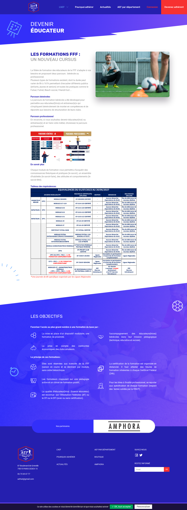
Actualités (105, 7)
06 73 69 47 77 (24, 474)
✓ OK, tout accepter (121, 506)
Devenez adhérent (174, 7)
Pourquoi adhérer (84, 7)
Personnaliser (143, 506)
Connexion (152, 7)
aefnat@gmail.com (26, 479)
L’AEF (62, 7)
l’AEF (59, 450)
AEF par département (128, 7)
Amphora (99, 464)
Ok (167, 469)
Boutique (99, 457)
